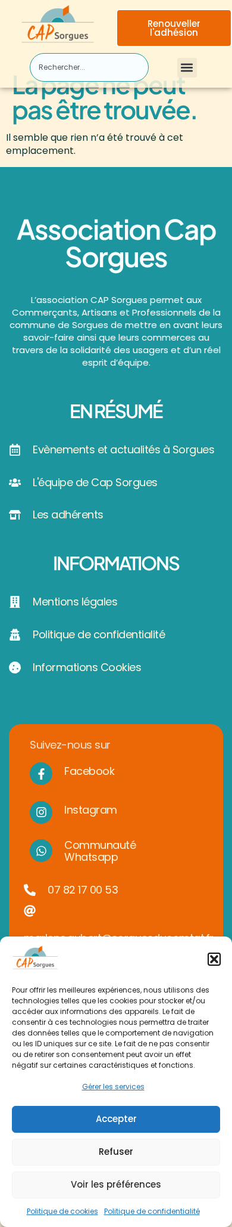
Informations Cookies (87, 667)
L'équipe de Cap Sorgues (95, 482)
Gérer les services (113, 1086)
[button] (214, 959)
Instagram (90, 809)
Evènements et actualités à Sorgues (123, 449)
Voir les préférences (116, 1184)
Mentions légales (75, 601)
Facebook (89, 771)
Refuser (116, 1151)
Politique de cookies (62, 1211)
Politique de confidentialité (152, 1211)
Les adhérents (68, 514)
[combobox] (89, 67)
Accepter (116, 1118)
